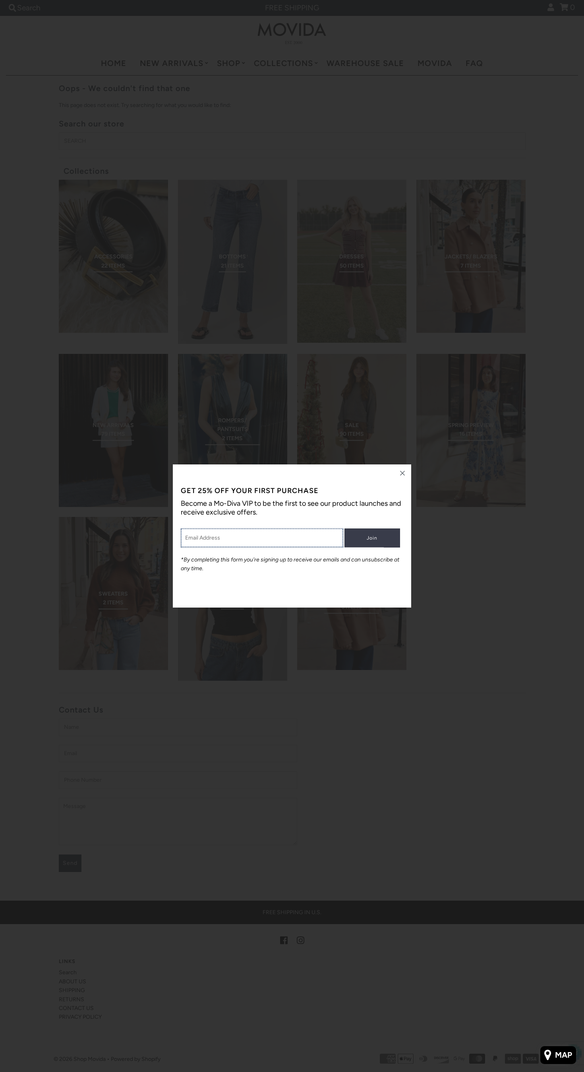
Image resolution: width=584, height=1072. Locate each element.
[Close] (402, 473)
